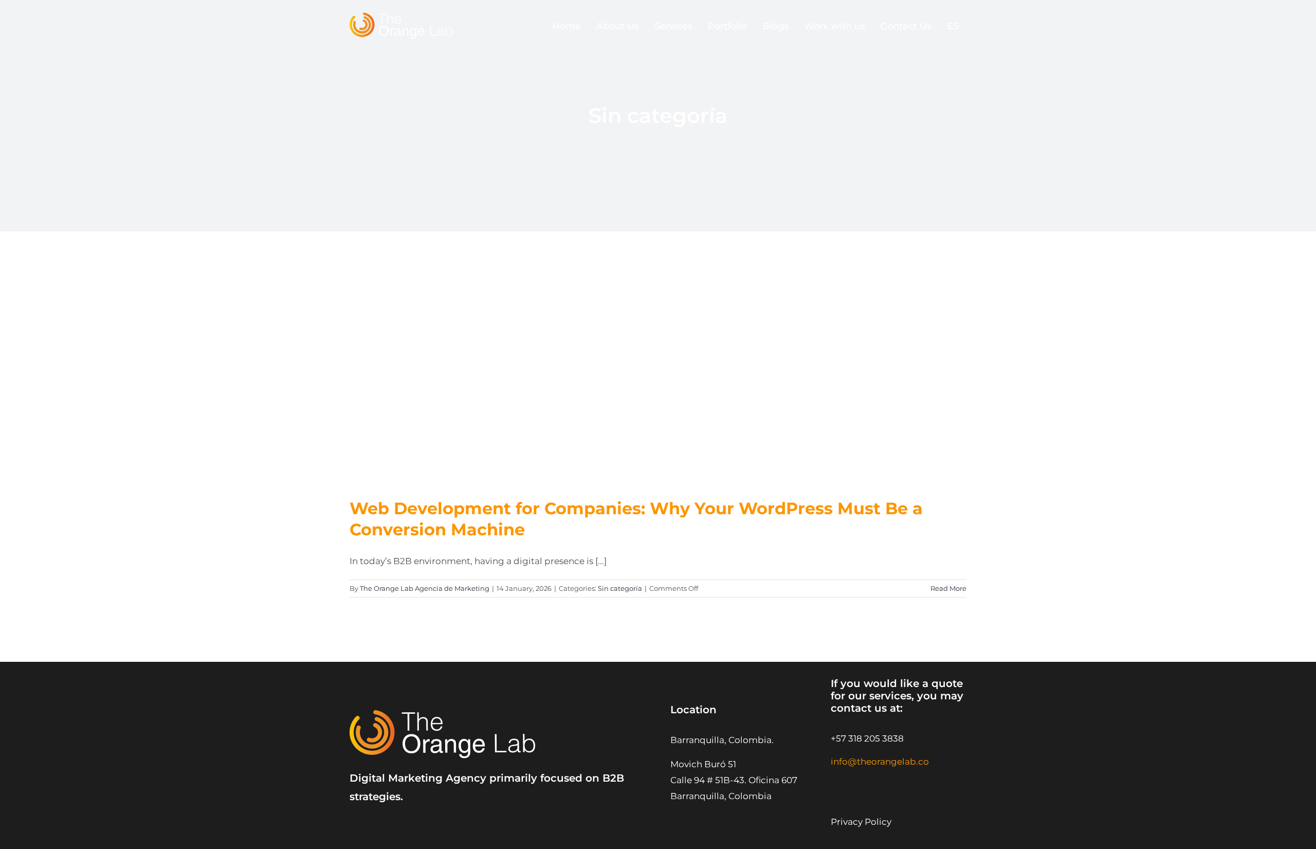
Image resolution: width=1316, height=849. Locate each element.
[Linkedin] (886, 782)
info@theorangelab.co (880, 761)
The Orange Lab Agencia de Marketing (424, 588)
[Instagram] (839, 782)
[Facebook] (933, 782)
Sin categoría (620, 588)
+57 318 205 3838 (867, 738)
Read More (948, 588)
